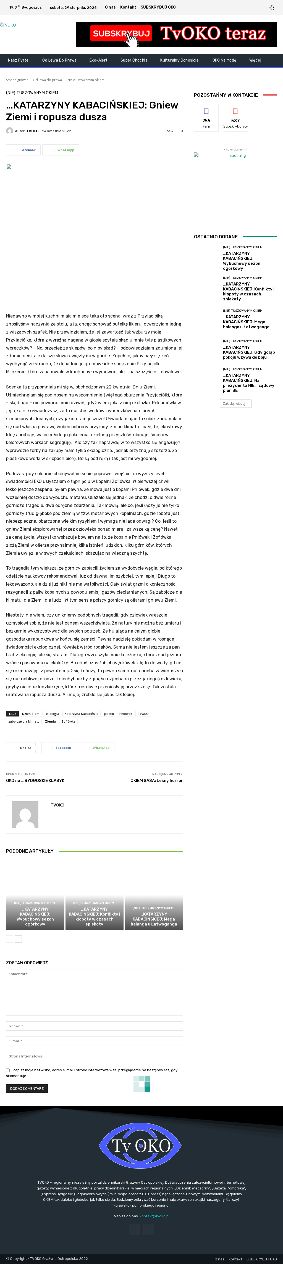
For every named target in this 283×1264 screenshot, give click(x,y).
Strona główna (17, 80)
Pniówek (125, 714)
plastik (109, 714)
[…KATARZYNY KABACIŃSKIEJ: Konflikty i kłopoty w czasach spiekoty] (94, 895)
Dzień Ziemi (31, 714)
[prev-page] (9, 939)
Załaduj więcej (234, 403)
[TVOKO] (36, 34)
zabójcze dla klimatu (24, 721)
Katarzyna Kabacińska (81, 714)
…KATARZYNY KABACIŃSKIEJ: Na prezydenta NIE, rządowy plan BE (248, 383)
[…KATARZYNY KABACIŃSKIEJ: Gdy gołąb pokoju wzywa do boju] (206, 349)
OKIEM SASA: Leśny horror (156, 780)
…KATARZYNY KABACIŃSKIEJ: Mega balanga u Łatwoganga (154, 919)
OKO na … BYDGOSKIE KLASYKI (35, 780)
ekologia (52, 714)
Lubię (206, 108)
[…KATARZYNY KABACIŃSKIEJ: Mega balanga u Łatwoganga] (154, 895)
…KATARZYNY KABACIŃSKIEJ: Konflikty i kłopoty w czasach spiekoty (94, 917)
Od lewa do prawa (47, 80)
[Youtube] (261, 7)
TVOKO (32, 131)
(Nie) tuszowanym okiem (85, 80)
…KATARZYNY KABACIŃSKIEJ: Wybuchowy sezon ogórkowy (35, 917)
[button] (271, 7)
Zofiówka (68, 721)
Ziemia (50, 721)
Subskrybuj (235, 108)
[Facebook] (255, 7)
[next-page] (18, 939)
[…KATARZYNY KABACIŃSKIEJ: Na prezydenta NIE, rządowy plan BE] (206, 380)
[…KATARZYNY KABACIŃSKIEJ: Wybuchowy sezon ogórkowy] (35, 895)
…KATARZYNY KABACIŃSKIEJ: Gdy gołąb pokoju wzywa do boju (249, 352)
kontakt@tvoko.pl (154, 1216)
